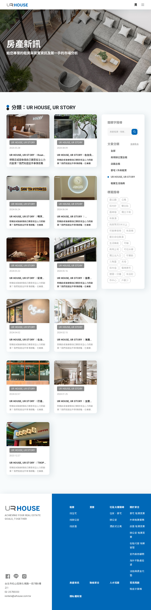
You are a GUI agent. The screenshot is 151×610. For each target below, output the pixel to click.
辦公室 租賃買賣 (137, 534)
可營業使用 (115, 230)
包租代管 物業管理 (137, 545)
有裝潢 (112, 218)
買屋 (92, 507)
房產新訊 (74, 582)
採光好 (112, 206)
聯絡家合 (94, 582)
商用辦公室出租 (119, 157)
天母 (124, 261)
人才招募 (114, 582)
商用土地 (114, 249)
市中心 (112, 280)
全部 (113, 151)
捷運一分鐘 (115, 274)
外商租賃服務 (137, 519)
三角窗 (112, 261)
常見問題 (134, 582)
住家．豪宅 (116, 513)
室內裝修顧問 (137, 554)
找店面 (73, 526)
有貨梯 (129, 230)
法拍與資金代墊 (137, 573)
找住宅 (73, 513)
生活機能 (114, 243)
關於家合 (134, 507)
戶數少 (125, 280)
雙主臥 (125, 206)
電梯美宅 (126, 268)
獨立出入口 (115, 255)
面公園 (112, 199)
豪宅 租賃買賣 (137, 513)
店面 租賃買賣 (137, 526)
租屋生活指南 (118, 183)
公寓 (124, 199)
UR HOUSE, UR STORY (123, 176)
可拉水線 (128, 249)
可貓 (126, 243)
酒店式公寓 (116, 526)
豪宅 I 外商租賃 (119, 170)
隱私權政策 (76, 596)
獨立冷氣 (126, 212)
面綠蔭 (112, 212)
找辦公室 (74, 519)
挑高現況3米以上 (118, 224)
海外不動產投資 (137, 562)
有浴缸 (129, 274)
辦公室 (113, 519)
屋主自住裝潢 (116, 237)
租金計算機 (136, 589)
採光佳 (112, 268)
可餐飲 (129, 255)
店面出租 (115, 163)
